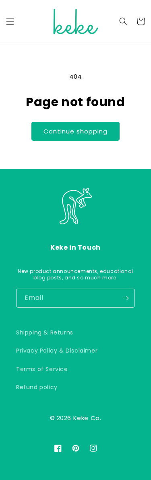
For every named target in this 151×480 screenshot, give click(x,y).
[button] (10, 21)
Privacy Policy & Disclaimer (56, 351)
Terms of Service (42, 369)
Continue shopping (75, 131)
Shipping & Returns (44, 332)
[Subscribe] (125, 298)
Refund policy (37, 387)
